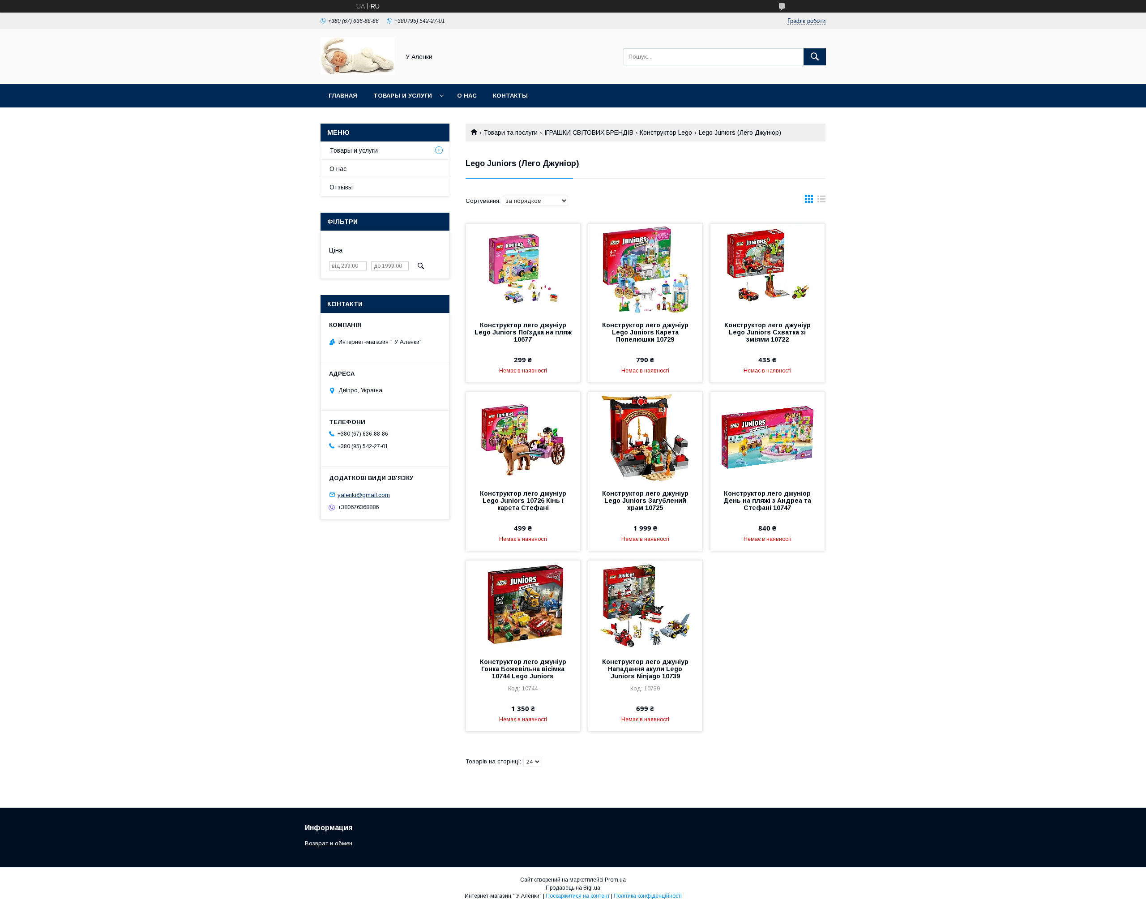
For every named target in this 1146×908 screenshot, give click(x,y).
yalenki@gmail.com (364, 494)
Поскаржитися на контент (578, 896)
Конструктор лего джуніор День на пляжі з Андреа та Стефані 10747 (767, 500)
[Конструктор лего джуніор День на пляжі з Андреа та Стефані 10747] (767, 437)
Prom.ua (615, 880)
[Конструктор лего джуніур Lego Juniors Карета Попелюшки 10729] (645, 268)
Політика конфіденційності (648, 896)
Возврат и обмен (328, 843)
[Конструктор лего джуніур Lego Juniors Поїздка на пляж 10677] (523, 268)
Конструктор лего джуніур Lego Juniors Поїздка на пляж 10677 (523, 332)
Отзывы (341, 187)
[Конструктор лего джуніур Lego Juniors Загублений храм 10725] (645, 437)
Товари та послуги (510, 132)
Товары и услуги (402, 95)
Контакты (510, 95)
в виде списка (821, 201)
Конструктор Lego (666, 132)
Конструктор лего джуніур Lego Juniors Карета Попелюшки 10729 (645, 332)
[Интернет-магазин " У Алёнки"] (358, 72)
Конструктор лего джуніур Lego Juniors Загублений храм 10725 (645, 500)
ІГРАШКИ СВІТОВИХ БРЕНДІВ (588, 132)
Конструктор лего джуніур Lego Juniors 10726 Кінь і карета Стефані (523, 500)
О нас (467, 95)
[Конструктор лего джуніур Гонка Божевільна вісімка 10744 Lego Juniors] (523, 605)
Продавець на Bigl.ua (573, 888)
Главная (343, 95)
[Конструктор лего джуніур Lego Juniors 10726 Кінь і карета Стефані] (523, 437)
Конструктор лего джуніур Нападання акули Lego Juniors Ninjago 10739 (645, 669)
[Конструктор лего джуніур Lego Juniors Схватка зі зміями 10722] (767, 268)
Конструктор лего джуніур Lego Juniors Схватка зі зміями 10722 (767, 332)
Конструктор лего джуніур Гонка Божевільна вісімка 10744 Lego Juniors (523, 669)
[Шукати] (815, 56)
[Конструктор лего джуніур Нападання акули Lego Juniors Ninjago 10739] (645, 605)
